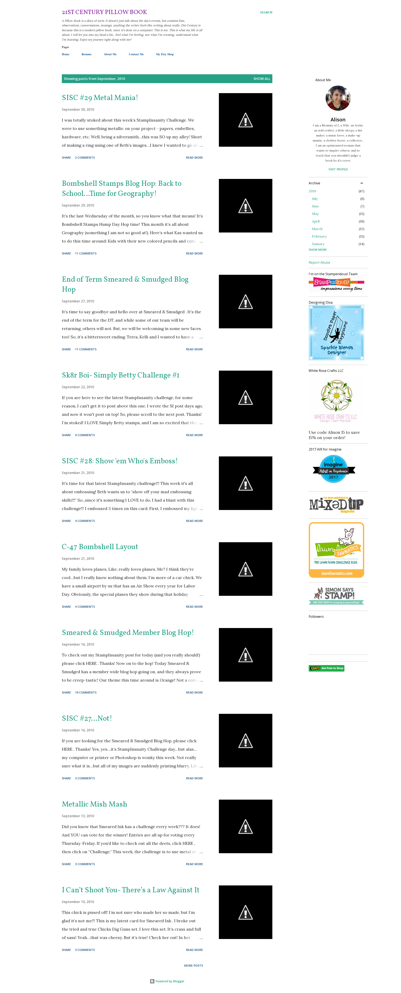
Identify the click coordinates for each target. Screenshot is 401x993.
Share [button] (66, 157)
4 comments (85, 521)
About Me (110, 54)
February (319, 236)
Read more (194, 157)
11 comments (85, 253)
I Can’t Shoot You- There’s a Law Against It (131, 890)
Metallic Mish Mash (94, 804)
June (315, 206)
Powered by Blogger (169, 981)
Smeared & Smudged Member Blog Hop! (128, 633)
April (316, 221)
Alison (338, 119)
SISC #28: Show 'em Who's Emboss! (120, 461)
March (317, 229)
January (318, 244)
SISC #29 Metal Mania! (100, 98)
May (315, 214)
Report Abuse (319, 262)
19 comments (85, 692)
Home (65, 54)
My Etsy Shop (165, 54)
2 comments (85, 157)
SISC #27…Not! (87, 719)
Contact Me (136, 54)
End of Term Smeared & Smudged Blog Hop (125, 285)
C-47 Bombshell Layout (100, 547)
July (315, 199)
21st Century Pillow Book (104, 12)
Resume (86, 54)
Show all (262, 78)
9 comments (85, 435)
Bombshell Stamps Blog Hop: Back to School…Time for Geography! (121, 189)
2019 (312, 191)
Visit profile (338, 169)
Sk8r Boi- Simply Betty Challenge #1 (121, 375)
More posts (193, 965)
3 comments (85, 778)
